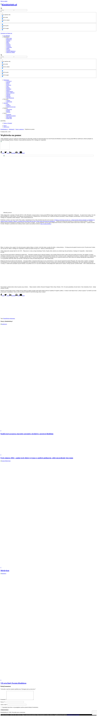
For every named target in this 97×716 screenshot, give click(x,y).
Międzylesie (5, 570)
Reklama (8, 112)
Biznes (7, 83)
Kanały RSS (9, 118)
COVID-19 (8, 81)
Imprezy (8, 90)
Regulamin (8, 114)
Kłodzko (8, 40)
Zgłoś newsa (9, 109)
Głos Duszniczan (10, 97)
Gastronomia (9, 101)
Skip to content (4, 1)
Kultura (8, 87)
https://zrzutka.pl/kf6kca (45, 223)
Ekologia (8, 94)
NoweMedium (6, 35)
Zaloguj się (9, 33)
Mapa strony (9, 117)
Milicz (7, 42)
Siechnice (8, 44)
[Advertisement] (48, 235)
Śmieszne (8, 96)
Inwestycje (8, 85)
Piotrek (4, 318)
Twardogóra (9, 47)
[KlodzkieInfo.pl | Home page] (9, 4)
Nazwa (3, 702)
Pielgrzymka (9, 318)
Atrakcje (8, 100)
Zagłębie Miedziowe (10, 51)
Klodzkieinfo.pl (4, 129)
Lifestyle (8, 95)
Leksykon (5, 103)
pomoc (13, 318)
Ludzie (7, 104)
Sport (7, 86)
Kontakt (8, 110)
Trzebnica (8, 46)
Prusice (8, 43)
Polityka (8, 82)
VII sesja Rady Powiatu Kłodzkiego (13, 683)
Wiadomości (6, 80)
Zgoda (68, 714)
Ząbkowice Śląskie (10, 52)
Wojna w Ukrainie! (7, 123)
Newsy (5, 125)
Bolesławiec (9, 39)
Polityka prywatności (11, 115)
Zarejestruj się (4, 33)
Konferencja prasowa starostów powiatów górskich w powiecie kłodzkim (27, 434)
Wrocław (8, 49)
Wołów (8, 48)
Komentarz (3, 699)
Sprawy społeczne (10, 92)
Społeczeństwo (9, 91)
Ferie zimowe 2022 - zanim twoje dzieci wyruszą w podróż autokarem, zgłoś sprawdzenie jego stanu (37, 458)
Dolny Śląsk (9, 38)
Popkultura (8, 89)
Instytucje (8, 105)
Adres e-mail (4, 704)
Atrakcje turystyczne (10, 106)
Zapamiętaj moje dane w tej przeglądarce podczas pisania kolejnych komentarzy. (20, 707)
